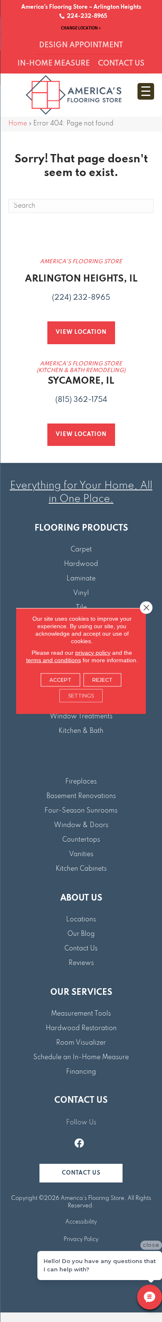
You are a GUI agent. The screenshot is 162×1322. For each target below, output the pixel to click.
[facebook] (79, 1144)
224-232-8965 (85, 16)
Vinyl (81, 593)
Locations (81, 919)
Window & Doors (81, 825)
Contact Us (81, 948)
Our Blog (81, 934)
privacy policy (92, 652)
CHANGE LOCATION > (81, 28)
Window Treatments (81, 716)
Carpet (81, 549)
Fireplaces (81, 782)
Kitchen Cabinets (81, 869)
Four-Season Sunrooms (81, 811)
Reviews (81, 963)
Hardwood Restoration (81, 1028)
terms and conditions (53, 660)
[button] (81, 1173)
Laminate (81, 578)
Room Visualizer (81, 1043)
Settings (81, 696)
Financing (81, 1072)
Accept (60, 680)
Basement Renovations (81, 796)
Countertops (81, 840)
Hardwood (81, 564)
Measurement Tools (81, 1014)
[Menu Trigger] (145, 91)
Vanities (81, 854)
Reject (102, 680)
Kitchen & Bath (81, 731)
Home (17, 123)
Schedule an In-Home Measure (81, 1057)
